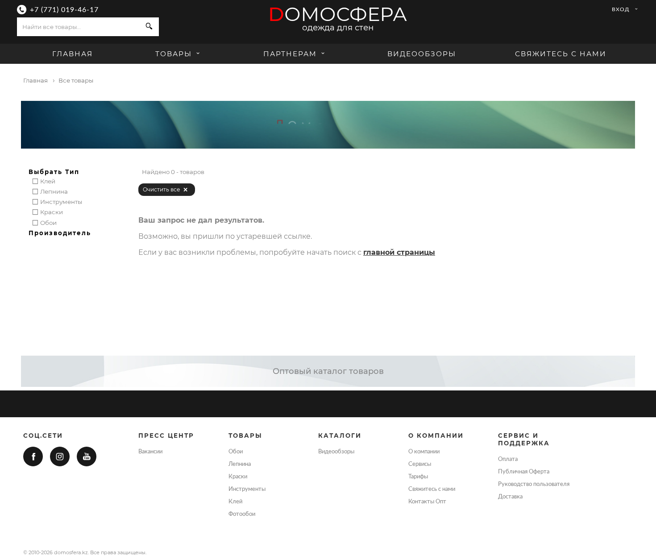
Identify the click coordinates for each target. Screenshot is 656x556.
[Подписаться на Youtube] (86, 456)
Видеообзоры (421, 54)
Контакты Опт (427, 501)
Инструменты (247, 489)
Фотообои (241, 514)
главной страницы (399, 252)
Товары (175, 54)
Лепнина (239, 464)
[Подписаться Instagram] (60, 456)
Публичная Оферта (523, 472)
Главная (72, 54)
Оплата (508, 459)
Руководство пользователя (533, 484)
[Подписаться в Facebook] (33, 456)
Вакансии (150, 451)
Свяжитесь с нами (560, 54)
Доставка (510, 497)
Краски (237, 476)
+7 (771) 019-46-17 (64, 9)
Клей (235, 501)
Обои (235, 451)
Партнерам (290, 54)
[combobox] (78, 27)
